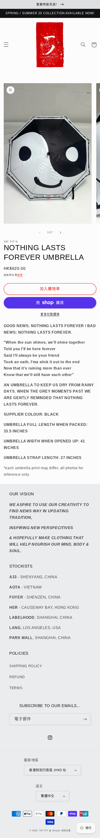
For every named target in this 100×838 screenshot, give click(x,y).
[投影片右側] (60, 232)
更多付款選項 (49, 314)
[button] (6, 44)
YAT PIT (43, 830)
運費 (20, 275)
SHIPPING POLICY (25, 666)
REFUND (17, 677)
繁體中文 (47, 796)
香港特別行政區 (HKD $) (47, 770)
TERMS (15, 688)
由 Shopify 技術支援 (59, 830)
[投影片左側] (39, 232)
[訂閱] (85, 719)
